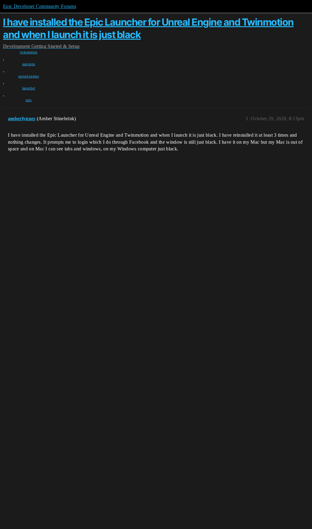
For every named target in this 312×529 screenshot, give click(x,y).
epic (29, 100)
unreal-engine (28, 76)
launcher (28, 88)
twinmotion (28, 52)
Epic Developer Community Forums (39, 6)
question (28, 64)
